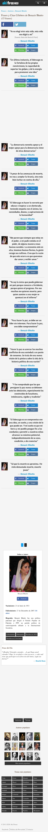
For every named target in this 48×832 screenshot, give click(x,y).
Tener (35, 786)
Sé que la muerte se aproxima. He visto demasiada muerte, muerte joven (26, 466)
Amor (4, 782)
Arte (14, 802)
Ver (14, 798)
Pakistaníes (20, 634)
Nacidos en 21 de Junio (14, 638)
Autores (11, 11)
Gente (25, 786)
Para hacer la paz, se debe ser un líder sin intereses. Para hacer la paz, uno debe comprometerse (26, 323)
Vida (3, 778)
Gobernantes (10, 634)
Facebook (5, 829)
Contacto (30, 829)
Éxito (14, 778)
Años (35, 802)
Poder (35, 790)
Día (14, 790)
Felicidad (26, 802)
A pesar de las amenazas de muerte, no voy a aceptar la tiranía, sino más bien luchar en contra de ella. (26, 176)
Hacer (14, 782)
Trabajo (15, 806)
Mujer (4, 794)
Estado (4, 810)
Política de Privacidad (17, 829)
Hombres (26, 782)
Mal (3, 802)
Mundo (25, 778)
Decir (4, 798)
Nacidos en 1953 (31, 634)
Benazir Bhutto (21, 11)
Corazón (26, 798)
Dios (14, 786)
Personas (36, 794)
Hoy (34, 806)
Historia (25, 806)
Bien (35, 782)
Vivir (24, 794)
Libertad (15, 794)
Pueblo (25, 810)
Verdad (4, 790)
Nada (35, 778)
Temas (27, 720)
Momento (36, 810)
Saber (35, 798)
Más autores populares (22, 763)
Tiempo (4, 786)
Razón (15, 810)
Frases (3, 11)
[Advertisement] (24, 116)
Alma (4, 806)
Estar (24, 790)
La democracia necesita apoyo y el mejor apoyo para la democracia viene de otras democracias (26, 147)
